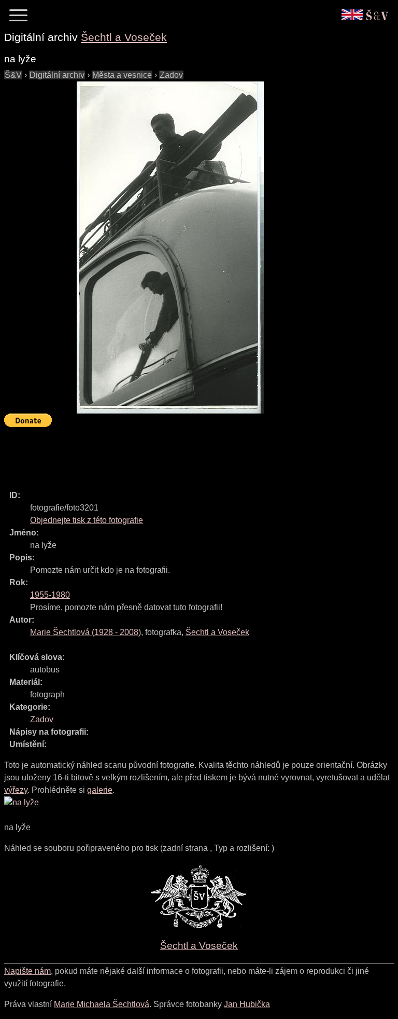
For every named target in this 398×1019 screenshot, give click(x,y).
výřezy (15, 790)
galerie (99, 790)
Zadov (171, 75)
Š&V (13, 75)
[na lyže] (170, 247)
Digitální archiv (57, 75)
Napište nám (27, 971)
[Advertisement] (192, 454)
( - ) (85, 632)
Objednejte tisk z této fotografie (86, 520)
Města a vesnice (122, 75)
